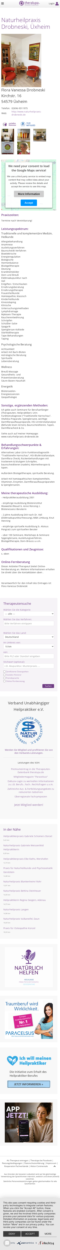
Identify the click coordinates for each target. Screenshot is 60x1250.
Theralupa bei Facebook (41, 1160)
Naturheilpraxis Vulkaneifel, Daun (21, 918)
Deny (12, 1233)
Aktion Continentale (39, 1166)
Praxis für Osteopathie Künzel (19, 928)
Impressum (51, 1163)
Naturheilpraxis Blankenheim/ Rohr (22, 881)
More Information (29, 194)
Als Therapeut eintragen (17, 1160)
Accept (29, 202)
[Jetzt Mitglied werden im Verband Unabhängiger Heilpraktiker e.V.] (28, 730)
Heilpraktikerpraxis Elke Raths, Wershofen (25, 858)
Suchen (48, 686)
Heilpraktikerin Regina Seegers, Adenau (24, 900)
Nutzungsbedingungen (12, 1163)
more (48, 1233)
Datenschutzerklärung (34, 1163)
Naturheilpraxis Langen (16, 909)
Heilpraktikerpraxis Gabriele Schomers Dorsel (27, 836)
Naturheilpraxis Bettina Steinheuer (22, 890)
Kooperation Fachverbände (16, 1166)
